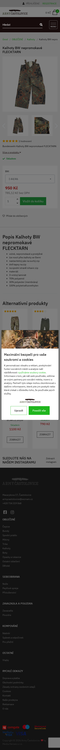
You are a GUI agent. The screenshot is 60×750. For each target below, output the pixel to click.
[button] (4, 126)
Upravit (18, 410)
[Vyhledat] (40, 24)
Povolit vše (39, 410)
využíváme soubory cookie (32, 372)
